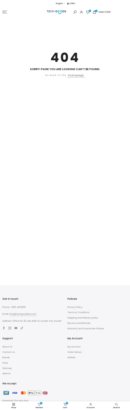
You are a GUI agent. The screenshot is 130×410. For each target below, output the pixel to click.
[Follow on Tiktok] (21, 328)
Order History (74, 352)
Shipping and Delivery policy (82, 317)
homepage (76, 75)
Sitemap (7, 368)
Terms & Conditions (78, 312)
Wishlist (71, 357)
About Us (7, 346)
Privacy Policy (74, 307)
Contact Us (8, 352)
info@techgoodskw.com (22, 314)
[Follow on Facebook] (3, 328)
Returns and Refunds (78, 323)
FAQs (5, 362)
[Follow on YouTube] (15, 328)
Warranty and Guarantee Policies (85, 328)
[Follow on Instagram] (9, 328)
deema (6, 373)
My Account (74, 346)
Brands (6, 357)
